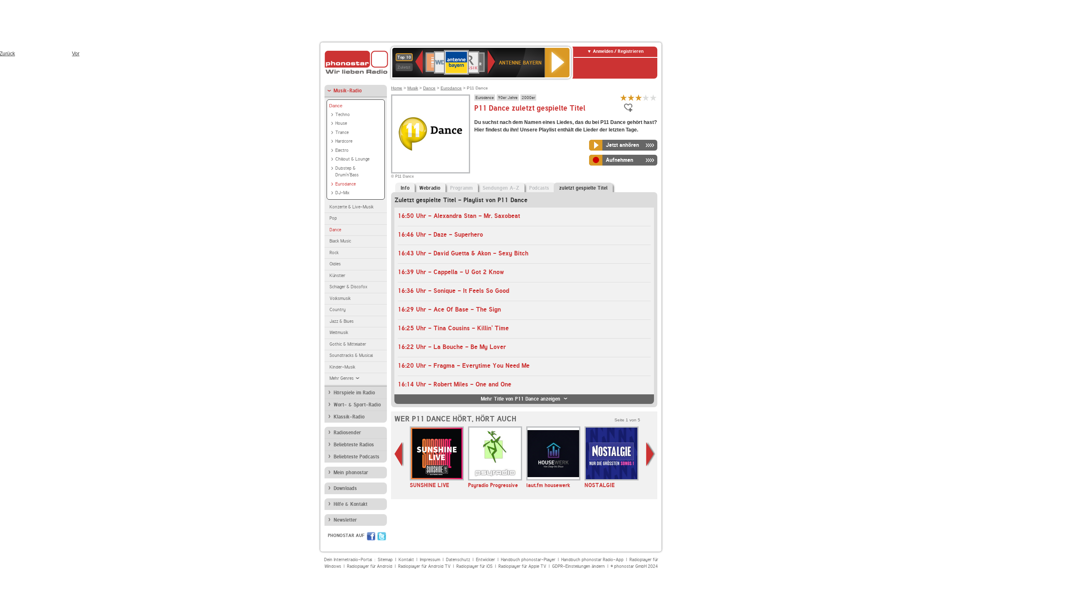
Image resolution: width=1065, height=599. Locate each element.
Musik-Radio (348, 91)
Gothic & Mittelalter (347, 344)
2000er (528, 97)
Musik (412, 88)
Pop (333, 218)
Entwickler (485, 559)
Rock (334, 252)
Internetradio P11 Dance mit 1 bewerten (623, 97)
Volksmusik (340, 298)
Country (337, 309)
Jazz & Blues (341, 321)
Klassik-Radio (349, 417)
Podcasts (539, 188)
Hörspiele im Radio (354, 393)
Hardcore (343, 141)
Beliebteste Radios (354, 445)
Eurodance (345, 184)
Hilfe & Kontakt (350, 504)
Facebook (371, 536)
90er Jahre (508, 97)
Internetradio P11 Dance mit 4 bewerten (646, 97)
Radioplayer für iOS (474, 566)
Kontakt (406, 559)
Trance (342, 132)
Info (405, 188)
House (341, 123)
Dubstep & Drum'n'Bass (347, 172)
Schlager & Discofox (348, 287)
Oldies (335, 264)
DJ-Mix (342, 193)
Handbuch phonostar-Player (528, 559)
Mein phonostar (351, 472)
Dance (335, 105)
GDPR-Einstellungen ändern (578, 566)
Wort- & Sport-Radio (357, 405)
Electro (342, 150)
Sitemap (385, 559)
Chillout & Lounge (352, 159)
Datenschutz (458, 559)
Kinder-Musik (342, 367)
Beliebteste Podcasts (356, 457)
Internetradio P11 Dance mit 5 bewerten (653, 97)
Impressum (430, 559)
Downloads (345, 488)
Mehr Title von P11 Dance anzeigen (520, 399)
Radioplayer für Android (369, 566)
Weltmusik (338, 332)
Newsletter (345, 520)
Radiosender (347, 433)
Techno (342, 114)
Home (396, 88)
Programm (461, 188)
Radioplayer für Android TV (424, 566)
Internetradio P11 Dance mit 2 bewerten (631, 97)
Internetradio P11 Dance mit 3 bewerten (638, 97)
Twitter (381, 536)
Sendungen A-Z (501, 188)
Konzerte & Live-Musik (351, 207)
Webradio (429, 188)
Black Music (340, 241)
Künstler (337, 275)
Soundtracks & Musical (351, 355)
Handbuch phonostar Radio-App (592, 559)
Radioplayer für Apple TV (522, 566)
